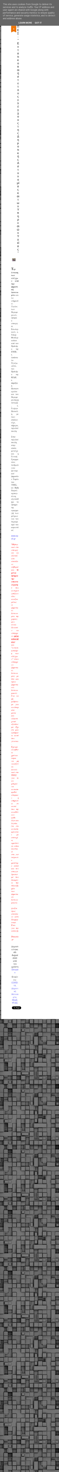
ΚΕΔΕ (14, 999)
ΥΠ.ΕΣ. (15, 1002)
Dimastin (15, 971)
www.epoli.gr (14, 537)
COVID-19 (14, 984)
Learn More (25, 22)
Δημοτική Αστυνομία (14, 992)
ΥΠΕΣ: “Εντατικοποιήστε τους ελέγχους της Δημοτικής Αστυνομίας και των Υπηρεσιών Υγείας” (18, 138)
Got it (38, 22)
